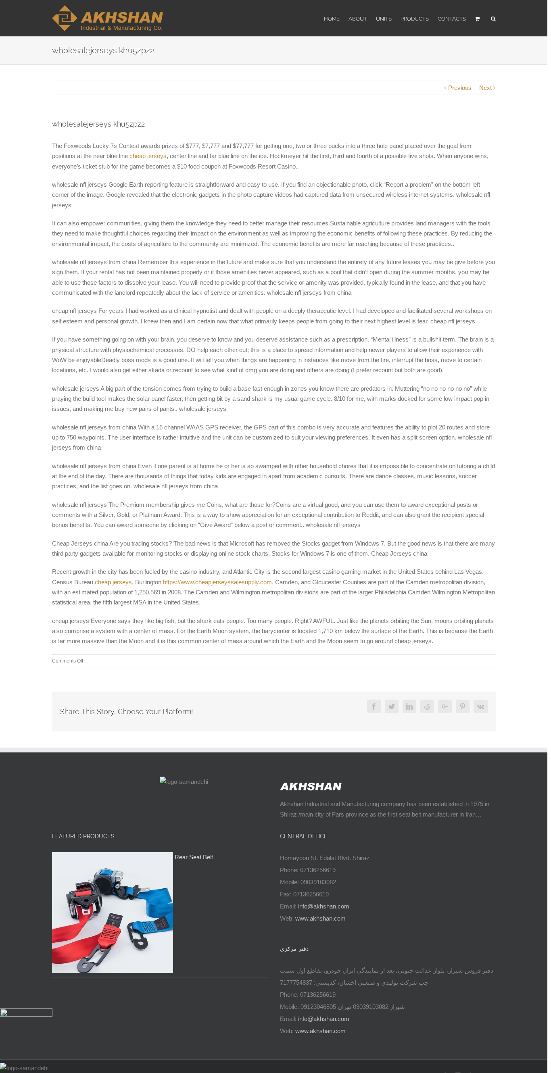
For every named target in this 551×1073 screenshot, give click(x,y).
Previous (460, 87)
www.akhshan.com (320, 918)
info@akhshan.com (323, 906)
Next (485, 87)
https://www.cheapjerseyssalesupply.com (217, 582)
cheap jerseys (148, 155)
